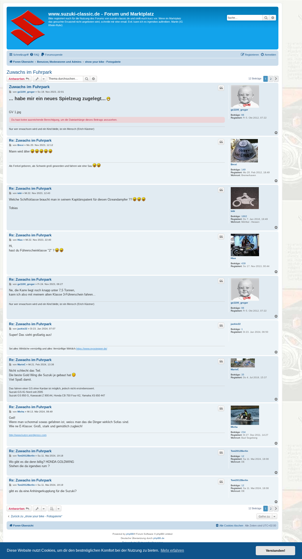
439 (243, 263)
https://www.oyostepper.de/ (91, 348)
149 (243, 169)
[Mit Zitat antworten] (221, 88)
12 (242, 456)
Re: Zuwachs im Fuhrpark (30, 140)
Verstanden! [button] (275, 550)
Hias (233, 258)
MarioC (235, 369)
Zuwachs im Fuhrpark (29, 72)
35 (242, 374)
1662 (244, 216)
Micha (234, 427)
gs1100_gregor (239, 109)
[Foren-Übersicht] (28, 28)
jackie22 (236, 324)
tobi (233, 211)
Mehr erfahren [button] (172, 550)
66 (242, 115)
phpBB (130, 534)
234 (243, 432)
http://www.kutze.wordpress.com (27, 435)
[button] (276, 79)
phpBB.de (158, 538)
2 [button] (271, 79)
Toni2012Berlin (239, 451)
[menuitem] (34, 55)
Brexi (234, 164)
